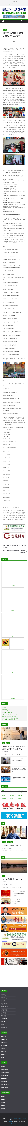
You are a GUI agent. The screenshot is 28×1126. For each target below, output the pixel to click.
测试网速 (4, 693)
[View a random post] (25, 21)
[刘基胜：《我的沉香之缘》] (14, 728)
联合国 (2, 1058)
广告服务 (3, 1103)
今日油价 (12, 688)
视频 (11, 737)
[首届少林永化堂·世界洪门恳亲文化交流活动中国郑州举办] (5, 789)
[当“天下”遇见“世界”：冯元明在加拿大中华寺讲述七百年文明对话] (5, 666)
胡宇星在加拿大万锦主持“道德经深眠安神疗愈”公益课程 (13, 642)
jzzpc (11, 779)
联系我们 (3, 1100)
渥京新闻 (3, 1067)
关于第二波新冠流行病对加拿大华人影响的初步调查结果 (13, 551)
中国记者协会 (4, 1049)
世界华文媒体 (4, 995)
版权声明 (3, 1108)
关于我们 (3, 1096)
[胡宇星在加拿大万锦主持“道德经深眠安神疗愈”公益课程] (14, 629)
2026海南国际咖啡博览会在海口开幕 (18, 673)
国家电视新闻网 (4, 1069)
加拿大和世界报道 (5, 1004)
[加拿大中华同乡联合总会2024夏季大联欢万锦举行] (5, 797)
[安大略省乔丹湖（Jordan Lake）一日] (14, 762)
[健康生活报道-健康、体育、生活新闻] (3, 21)
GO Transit (20, 685)
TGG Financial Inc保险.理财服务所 (9, 611)
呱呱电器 (4, 602)
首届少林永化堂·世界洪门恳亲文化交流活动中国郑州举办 (18, 787)
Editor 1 (11, 38)
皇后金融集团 (5, 606)
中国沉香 (4, 737)
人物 (3, 638)
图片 (3, 771)
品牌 (8, 737)
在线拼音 (20, 693)
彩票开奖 (20, 691)
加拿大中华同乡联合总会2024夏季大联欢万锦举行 (18, 795)
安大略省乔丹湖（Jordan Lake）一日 (12, 775)
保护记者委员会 (4, 1046)
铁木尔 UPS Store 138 (7, 608)
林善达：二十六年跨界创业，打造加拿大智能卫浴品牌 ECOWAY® (19, 656)
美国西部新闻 (4, 1016)
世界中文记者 (4, 998)
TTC (11, 685)
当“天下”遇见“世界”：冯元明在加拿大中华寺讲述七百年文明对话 (19, 665)
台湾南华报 (3, 1022)
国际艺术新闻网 (4, 1007)
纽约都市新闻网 (4, 1013)
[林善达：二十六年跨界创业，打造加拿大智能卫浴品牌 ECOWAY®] (5, 657)
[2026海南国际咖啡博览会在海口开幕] (5, 674)
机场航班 (4, 688)
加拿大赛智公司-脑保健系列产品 (9, 615)
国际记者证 (3, 1037)
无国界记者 (3, 1055)
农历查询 (12, 693)
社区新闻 (4, 29)
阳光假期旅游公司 (6, 604)
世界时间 (20, 688)
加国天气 (4, 685)
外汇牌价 (12, 691)
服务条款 (3, 1106)
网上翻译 (4, 691)
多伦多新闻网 (4, 1001)
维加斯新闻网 (4, 1019)
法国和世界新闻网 (5, 1072)
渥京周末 (3, 1025)
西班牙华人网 (4, 1028)
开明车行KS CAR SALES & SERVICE (10, 609)
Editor (11, 647)
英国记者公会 (4, 1052)
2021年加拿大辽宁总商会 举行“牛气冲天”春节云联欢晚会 (14, 546)
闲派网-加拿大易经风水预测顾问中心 (10, 613)
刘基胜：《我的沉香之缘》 (12, 740)
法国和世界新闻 (4, 1010)
